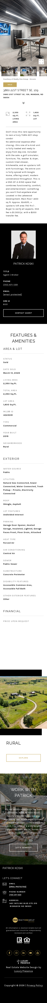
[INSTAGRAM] (16, 953)
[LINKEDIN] (23, 953)
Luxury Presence (23, 971)
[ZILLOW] (37, 953)
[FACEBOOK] (9, 953)
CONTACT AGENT (23, 313)
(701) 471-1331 (10, 284)
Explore (23, 758)
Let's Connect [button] (24, 847)
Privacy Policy (35, 985)
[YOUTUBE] (30, 953)
